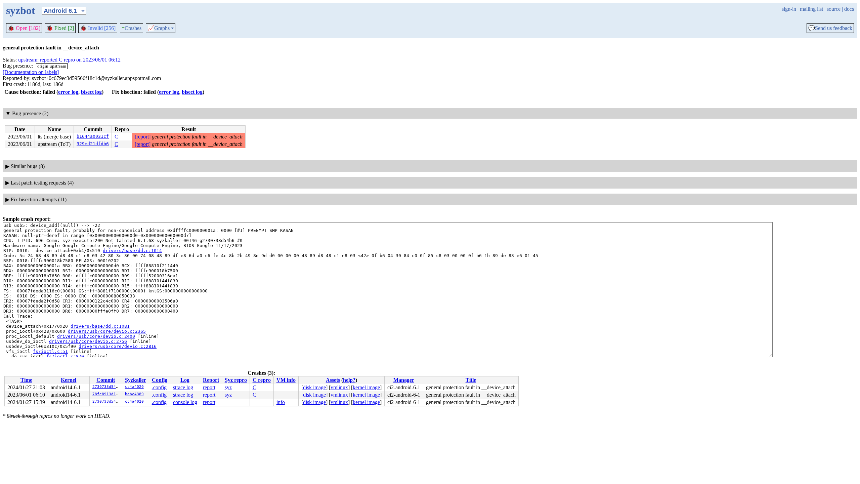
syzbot (20, 10)
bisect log (91, 92)
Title (471, 380)
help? (349, 380)
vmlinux (339, 387)
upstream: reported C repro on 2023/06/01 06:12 (69, 60)
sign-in (789, 9)
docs (849, 9)
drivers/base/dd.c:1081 (100, 326)
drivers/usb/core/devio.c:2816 (118, 346)
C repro (262, 380)
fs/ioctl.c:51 (50, 351)
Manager (403, 380)
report (209, 387)
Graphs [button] (158, 28)
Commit (105, 380)
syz (228, 387)
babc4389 (134, 394)
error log (68, 92)
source (834, 9)
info (280, 402)
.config (159, 387)
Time (26, 380)
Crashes (131, 28)
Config (159, 380)
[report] (142, 136)
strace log (183, 387)
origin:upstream (51, 66)
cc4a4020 (134, 387)
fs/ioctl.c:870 (65, 356)
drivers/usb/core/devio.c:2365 (107, 331)
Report (211, 380)
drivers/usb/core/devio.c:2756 (88, 341)
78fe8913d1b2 (106, 394)
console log (185, 402)
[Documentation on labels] (31, 72)
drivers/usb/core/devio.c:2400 (96, 336)
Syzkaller (135, 380)
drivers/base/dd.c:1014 (132, 250)
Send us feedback (830, 28)
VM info (286, 380)
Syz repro (236, 380)
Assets (333, 380)
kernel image (366, 387)
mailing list (811, 9)
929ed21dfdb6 (93, 143)
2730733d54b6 (106, 387)
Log (184, 380)
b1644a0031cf (93, 136)
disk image (314, 387)
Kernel (68, 380)
